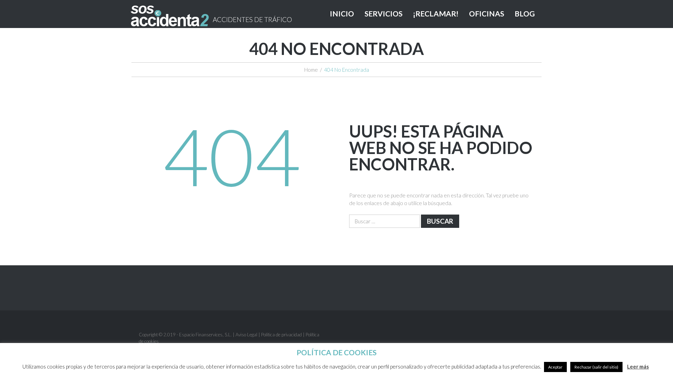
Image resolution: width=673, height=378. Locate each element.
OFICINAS (486, 13)
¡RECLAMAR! (435, 13)
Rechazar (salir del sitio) (596, 367)
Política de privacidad (281, 334)
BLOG (525, 13)
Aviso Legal (246, 334)
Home (311, 69)
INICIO (342, 13)
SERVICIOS (383, 13)
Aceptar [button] (555, 367)
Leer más (638, 366)
